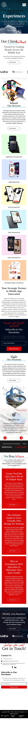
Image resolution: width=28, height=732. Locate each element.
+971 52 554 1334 (7, 658)
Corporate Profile (21, 716)
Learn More (12, 504)
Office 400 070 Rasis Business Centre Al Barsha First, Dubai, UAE (13, 664)
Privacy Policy (13, 716)
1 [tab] (9, 437)
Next (21, 438)
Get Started (13, 30)
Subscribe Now (14, 349)
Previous (5, 438)
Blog (2, 715)
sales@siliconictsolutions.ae (10, 661)
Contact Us (7, 716)
